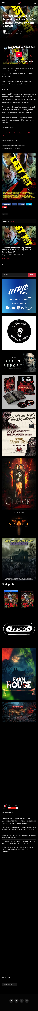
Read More (5, 258)
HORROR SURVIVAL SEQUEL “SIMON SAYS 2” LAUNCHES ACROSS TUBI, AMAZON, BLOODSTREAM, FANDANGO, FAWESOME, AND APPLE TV (19, 821)
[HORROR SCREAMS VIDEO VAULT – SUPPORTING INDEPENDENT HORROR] (19, 3)
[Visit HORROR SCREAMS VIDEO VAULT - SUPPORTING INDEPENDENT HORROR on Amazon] (12, 585)
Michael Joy (12, 31)
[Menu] (3, 3)
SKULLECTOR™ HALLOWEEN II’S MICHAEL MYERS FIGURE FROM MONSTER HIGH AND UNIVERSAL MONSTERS (18, 850)
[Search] (35, 3)
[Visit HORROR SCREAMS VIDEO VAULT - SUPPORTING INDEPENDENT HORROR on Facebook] (6, 585)
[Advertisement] (19, 743)
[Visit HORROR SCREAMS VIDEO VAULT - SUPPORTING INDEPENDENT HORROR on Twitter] (9, 585)
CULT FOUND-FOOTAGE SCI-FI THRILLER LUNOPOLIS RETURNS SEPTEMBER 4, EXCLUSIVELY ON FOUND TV (19, 829)
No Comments (8, 34)
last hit (5, 214)
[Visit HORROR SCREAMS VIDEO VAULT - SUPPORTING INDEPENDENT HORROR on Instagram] (3, 585)
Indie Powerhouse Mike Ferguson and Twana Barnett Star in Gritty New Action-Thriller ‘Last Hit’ (18, 250)
